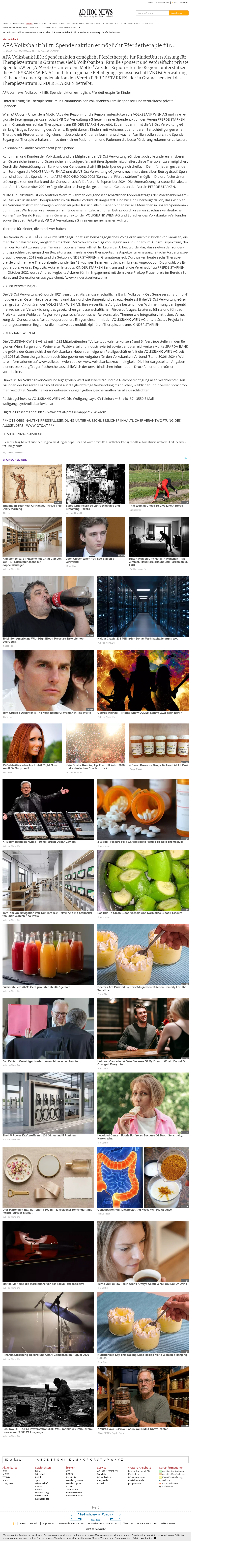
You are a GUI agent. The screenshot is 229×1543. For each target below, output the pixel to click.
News (23, 1523)
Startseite (30, 32)
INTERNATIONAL (132, 23)
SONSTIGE (147, 23)
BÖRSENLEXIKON (162, 3)
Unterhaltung (42, 1492)
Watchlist (101, 1474)
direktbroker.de (136, 1480)
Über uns (128, 1523)
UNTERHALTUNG (75, 23)
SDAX (5, 1480)
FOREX (69, 1474)
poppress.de (134, 1483)
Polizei (38, 1489)
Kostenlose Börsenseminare (136, 1476)
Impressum (48, 1523)
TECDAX (6, 1477)
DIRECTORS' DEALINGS (67, 27)
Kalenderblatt (42, 1498)
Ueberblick (50, 32)
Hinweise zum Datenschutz (103, 1523)
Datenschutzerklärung (71, 1523)
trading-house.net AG (139, 1471)
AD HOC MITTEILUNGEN (12, 27)
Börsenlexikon (14, 1459)
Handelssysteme (74, 1480)
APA (5, 39)
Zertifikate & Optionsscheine (74, 1491)
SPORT (62, 23)
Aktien (69, 1486)
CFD (68, 1471)
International (41, 1495)
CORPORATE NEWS (49, 27)
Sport (38, 1480)
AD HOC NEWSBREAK (107, 1471)
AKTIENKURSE (17, 23)
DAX (5, 1471)
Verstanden (146, 1537)
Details (136, 1537)
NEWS (6, 23)
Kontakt (101, 1483)
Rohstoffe (71, 1477)
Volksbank (13, 39)
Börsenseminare (74, 1495)
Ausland (39, 1486)
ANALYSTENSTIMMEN (31, 27)
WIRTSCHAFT (40, 23)
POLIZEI (118, 23)
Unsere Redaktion (147, 1523)
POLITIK (53, 23)
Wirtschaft (40, 1474)
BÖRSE (29, 23)
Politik (38, 1477)
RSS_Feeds (102, 1480)
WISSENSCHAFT (93, 23)
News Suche (176, 12)
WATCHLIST (184, 3)
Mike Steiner (168, 1523)
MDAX (6, 1474)
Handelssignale (73, 1483)
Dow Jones (8, 1483)
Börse (39, 32)
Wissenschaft (41, 1483)
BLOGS (150, 3)
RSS (175, 3)
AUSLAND (108, 23)
